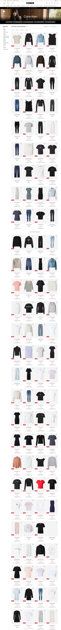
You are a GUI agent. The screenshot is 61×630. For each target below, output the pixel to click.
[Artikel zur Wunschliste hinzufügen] (21, 33)
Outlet (5, 0)
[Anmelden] (49, 3)
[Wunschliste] (54, 3)
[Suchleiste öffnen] (44, 5)
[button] (47, 26)
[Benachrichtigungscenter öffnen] (52, 3)
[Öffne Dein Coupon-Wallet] (46, 3)
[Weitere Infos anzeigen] (52, 52)
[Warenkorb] (57, 3)
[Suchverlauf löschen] (57, 5)
